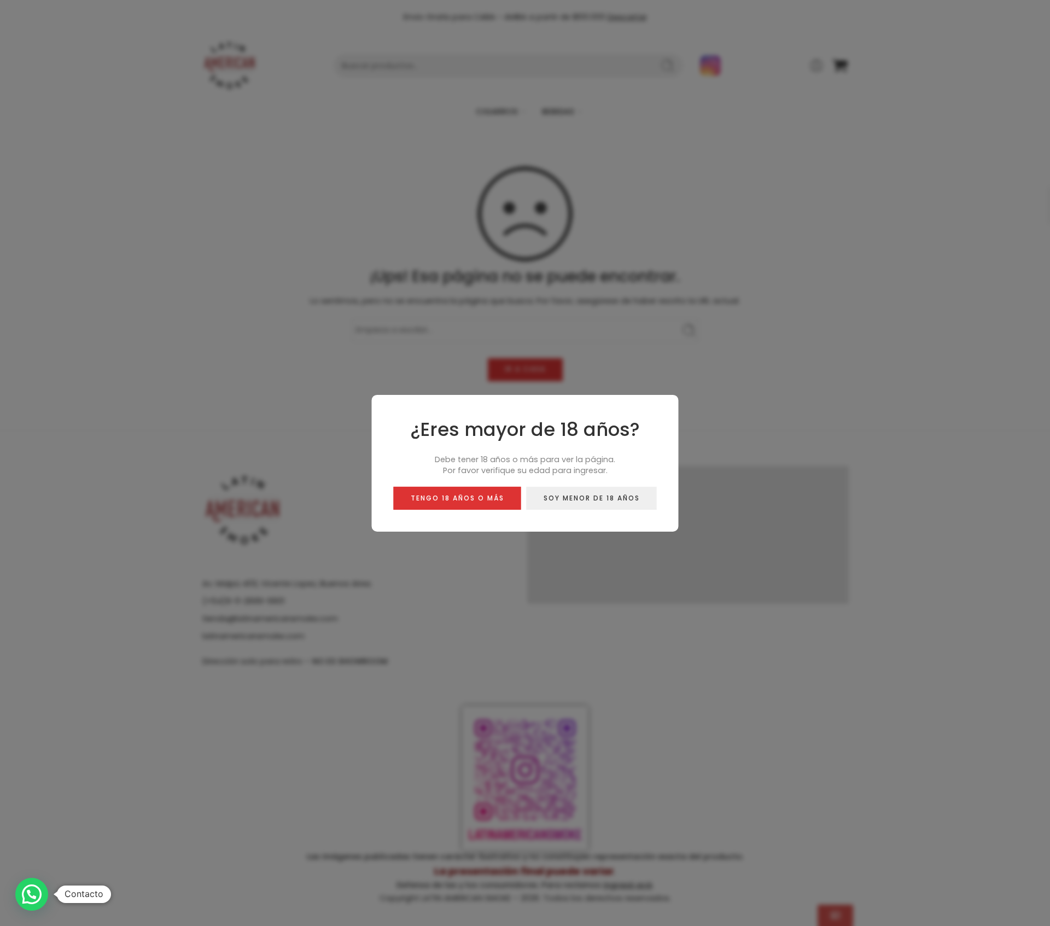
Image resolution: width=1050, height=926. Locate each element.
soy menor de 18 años (592, 497)
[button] (31, 894)
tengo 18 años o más (457, 497)
